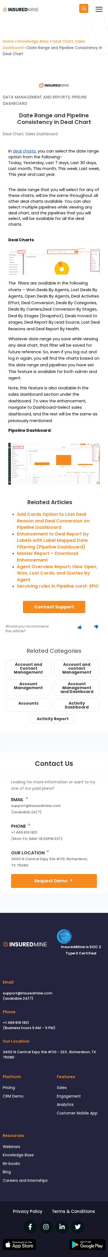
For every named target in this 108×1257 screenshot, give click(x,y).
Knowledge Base (18, 1155)
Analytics (65, 1104)
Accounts (28, 703)
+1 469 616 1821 (16, 1022)
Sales (62, 1087)
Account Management (28, 685)
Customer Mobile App (77, 1113)
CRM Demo (13, 1096)
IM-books (11, 1163)
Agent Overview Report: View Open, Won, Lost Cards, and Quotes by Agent (57, 573)
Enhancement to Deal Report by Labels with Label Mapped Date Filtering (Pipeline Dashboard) (53, 540)
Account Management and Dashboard (76, 687)
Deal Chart (13, 134)
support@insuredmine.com (27, 993)
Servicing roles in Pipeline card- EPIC (58, 586)
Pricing (9, 1087)
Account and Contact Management (28, 668)
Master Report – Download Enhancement (47, 556)
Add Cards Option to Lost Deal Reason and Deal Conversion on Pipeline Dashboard (53, 520)
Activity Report (53, 719)
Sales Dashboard (41, 134)
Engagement (69, 1096)
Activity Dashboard (77, 705)
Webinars (11, 1146)
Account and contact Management (76, 668)
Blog (7, 1172)
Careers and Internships (25, 1180)
